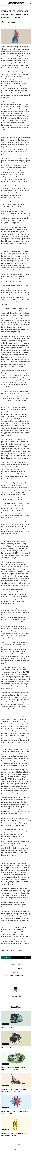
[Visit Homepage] (16, 2)
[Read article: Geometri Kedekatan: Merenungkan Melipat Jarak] (16, 1102)
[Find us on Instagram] (12, 1145)
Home (2, 8)
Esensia (7, 8)
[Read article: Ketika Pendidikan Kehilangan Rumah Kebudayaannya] (16, 1058)
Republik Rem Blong (9, 1028)
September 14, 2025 (9, 25)
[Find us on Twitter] (16, 1145)
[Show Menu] (2, 2)
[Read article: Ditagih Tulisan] (16, 1038)
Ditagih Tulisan (7, 1047)
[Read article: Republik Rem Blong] (16, 1018)
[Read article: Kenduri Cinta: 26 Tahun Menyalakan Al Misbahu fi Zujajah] (16, 1123)
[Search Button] (30, 2)
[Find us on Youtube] (19, 1145)
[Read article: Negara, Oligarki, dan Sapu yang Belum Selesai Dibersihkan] (16, 1080)
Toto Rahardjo (11, 22)
